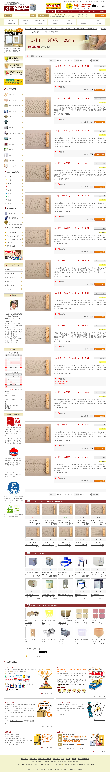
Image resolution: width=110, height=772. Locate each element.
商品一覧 (48, 764)
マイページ (90, 764)
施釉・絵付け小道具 (44, 759)
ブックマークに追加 (35, 656)
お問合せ (66, 764)
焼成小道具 (55, 20)
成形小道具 (11, 20)
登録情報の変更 (60, 16)
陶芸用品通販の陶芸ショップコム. (55, 769)
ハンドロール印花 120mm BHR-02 (71, 98)
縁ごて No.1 (30, 639)
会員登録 (82, 764)
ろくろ (84, 20)
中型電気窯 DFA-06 (65, 595)
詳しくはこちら (100, 66)
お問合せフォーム (16, 721)
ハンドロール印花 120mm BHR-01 (71, 66)
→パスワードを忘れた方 (57, 14)
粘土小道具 (26, 20)
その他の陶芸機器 (11, 23)
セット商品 (98, 23)
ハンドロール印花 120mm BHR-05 (71, 163)
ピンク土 (95, 621)
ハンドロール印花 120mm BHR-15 (71, 457)
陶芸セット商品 (73, 761)
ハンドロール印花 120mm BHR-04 (71, 131)
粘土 (69, 20)
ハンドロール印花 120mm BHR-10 (71, 325)
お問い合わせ (9, 285)
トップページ (20, 764)
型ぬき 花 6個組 (48, 639)
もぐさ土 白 (79, 621)
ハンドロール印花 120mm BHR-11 (71, 358)
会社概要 (8, 269)
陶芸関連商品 (62, 761)
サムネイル (69, 61)
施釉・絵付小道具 (40, 20)
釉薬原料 (40, 23)
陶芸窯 (98, 20)
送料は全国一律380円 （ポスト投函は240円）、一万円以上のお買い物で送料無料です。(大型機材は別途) (45, 29)
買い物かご (74, 764)
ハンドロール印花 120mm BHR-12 (71, 392)
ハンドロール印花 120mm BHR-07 (71, 228)
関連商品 (83, 23)
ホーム (27, 32)
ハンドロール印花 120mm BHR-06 (71, 196)
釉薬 (25, 23)
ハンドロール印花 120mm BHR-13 (71, 425)
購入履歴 (52, 16)
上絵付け (69, 23)
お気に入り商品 (70, 16)
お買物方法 (9, 281)
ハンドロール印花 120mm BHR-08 (71, 260)
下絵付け (54, 23)
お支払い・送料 (39, 764)
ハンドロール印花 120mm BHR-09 (71, 293)
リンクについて (10, 289)
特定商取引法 (9, 273)
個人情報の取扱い (11, 277)
